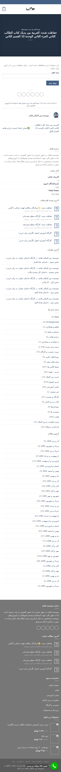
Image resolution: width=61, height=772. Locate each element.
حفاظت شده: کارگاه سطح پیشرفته (37, 224)
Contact (20, 762)
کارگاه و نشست (52, 397)
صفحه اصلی (54, 685)
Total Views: (53, 191)
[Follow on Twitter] (48, 628)
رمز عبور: (55, 72)
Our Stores (37, 762)
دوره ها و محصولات (51, 710)
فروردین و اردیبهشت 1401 (47, 521)
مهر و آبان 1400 (52, 551)
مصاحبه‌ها (55, 407)
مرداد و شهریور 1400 (50, 561)
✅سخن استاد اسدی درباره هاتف (16, 128)
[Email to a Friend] (28, 94)
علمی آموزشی (53, 387)
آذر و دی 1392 (53, 581)
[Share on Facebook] (37, 94)
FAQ (13, 762)
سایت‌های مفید (53, 362)
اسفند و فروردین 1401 (49, 466)
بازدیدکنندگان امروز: (51, 184)
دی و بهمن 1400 (52, 536)
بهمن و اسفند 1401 (51, 471)
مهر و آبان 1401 (52, 491)
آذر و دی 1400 (53, 541)
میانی (28, 105)
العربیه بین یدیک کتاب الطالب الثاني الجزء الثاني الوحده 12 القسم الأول (47, 128)
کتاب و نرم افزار (52, 402)
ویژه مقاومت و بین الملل (48, 422)
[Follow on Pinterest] (39, 628)
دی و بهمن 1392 (52, 576)
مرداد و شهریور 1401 (50, 501)
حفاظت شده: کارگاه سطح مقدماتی (37, 216)
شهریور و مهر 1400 (50, 556)
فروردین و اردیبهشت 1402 (47, 461)
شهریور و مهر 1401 (50, 496)
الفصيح (33, 105)
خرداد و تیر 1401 (52, 511)
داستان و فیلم (53, 332)
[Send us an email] (43, 628)
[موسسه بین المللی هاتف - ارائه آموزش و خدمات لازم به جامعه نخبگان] (30, 9)
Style (56, 317)
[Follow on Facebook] (57, 628)
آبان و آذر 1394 (52, 566)
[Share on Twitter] (33, 94)
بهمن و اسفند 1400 (51, 531)
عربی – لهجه (53, 372)
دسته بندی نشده (52, 347)
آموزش (7, 103)
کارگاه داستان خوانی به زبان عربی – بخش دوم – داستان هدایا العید (32, 290)
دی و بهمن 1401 (52, 476)
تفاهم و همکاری (52, 327)
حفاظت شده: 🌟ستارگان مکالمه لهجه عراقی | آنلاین (30, 208)
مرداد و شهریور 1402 (50, 446)
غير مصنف (54, 392)
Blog (28, 762)
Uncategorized (52, 322)
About (46, 762)
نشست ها (55, 412)
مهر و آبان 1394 (52, 571)
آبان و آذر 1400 (52, 546)
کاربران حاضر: (53, 177)
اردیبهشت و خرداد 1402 (49, 456)
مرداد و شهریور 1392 (50, 586)
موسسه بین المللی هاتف (48, 258)
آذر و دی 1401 (53, 481)
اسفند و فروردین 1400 (49, 526)
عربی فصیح (27, 29)
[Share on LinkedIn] (19, 94)
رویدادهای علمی (52, 357)
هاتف (22, 29)
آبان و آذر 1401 (52, 486)
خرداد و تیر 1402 (52, 451)
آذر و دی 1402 (53, 441)
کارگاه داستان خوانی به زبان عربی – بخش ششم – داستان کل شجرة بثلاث (32, 270)
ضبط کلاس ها (36, 29)
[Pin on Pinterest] (24, 94)
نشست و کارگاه (52, 705)
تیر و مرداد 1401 (52, 506)
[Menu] (57, 9)
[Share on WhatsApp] (42, 94)
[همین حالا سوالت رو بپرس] (54, 766)
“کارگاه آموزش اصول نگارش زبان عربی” (35, 233)
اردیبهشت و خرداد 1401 (49, 516)
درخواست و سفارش (50, 342)
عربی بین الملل (52, 377)
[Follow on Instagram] (52, 628)
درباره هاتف (54, 337)
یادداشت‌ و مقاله (52, 427)
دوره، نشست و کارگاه (50, 352)
